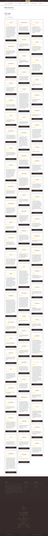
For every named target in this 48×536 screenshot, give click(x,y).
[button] (11, 534)
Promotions (25, 485)
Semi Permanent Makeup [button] (33, 3)
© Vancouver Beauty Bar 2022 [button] (24, 534)
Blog (25, 489)
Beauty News (26, 486)
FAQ (25, 488)
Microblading (20, 3)
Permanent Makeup (36, 486)
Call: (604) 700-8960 (24, 520)
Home (16, 3)
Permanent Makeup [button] (26, 3)
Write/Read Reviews (11, 40)
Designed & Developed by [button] (37, 534)
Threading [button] (40, 3)
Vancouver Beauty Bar (9, 3)
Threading (35, 488)
